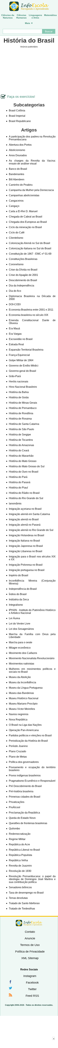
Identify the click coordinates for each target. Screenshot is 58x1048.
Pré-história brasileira (21, 791)
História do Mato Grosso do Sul (26, 466)
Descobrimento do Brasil (23, 280)
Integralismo (16, 604)
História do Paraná (19, 482)
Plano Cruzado (17, 751)
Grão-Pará (15, 376)
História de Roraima (20, 418)
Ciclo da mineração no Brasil (25, 227)
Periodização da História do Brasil (28, 740)
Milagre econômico (20, 647)
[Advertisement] (29, 1044)
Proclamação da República (24, 812)
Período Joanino (18, 746)
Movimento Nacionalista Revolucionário (31, 658)
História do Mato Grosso (22, 461)
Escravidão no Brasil (21, 339)
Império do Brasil (18, 575)
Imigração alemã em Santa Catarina (29, 514)
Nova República (18, 719)
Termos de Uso (30, 945)
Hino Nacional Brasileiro (23, 386)
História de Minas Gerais (23, 402)
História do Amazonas (21, 445)
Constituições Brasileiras (23, 259)
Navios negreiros (18, 714)
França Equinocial (19, 355)
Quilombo (14, 828)
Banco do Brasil (18, 168)
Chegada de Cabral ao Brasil (25, 216)
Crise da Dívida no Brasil (23, 269)
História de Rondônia (21, 413)
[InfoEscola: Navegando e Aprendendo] (29, 6)
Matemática (50, 15)
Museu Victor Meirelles (22, 709)
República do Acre (19, 844)
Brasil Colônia (17, 110)
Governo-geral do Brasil (22, 371)
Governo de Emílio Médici (23, 365)
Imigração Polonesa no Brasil (26, 564)
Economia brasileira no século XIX (28, 315)
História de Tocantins (21, 439)
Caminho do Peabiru (21, 184)
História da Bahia (19, 392)
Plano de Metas (18, 756)
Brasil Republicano (20, 121)
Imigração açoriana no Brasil (25, 508)
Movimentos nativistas (21, 663)
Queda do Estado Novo (22, 818)
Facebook (32, 982)
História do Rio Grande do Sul (26, 498)
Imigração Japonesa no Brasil (26, 546)
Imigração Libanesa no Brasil (25, 551)
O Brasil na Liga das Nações (25, 724)
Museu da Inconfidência (22, 682)
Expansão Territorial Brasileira (26, 349)
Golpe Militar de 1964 (21, 360)
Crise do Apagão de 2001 (23, 275)
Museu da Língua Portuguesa (26, 687)
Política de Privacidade (30, 951)
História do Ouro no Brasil (23, 471)
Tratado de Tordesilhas (22, 908)
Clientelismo (16, 237)
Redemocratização (19, 833)
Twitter (32, 989)
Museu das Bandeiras (21, 693)
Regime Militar (17, 839)
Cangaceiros (16, 200)
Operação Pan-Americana (24, 730)
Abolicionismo (17, 150)
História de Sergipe (20, 434)
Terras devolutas (18, 898)
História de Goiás (19, 397)
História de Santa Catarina (24, 424)
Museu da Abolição (20, 677)
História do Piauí (18, 487)
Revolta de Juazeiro (20, 865)
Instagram (29, 976)
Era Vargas (15, 333)
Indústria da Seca (19, 599)
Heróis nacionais (18, 381)
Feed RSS (32, 995)
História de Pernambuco (23, 408)
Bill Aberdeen (16, 179)
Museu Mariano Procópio (23, 703)
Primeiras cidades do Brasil (24, 796)
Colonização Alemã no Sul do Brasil (29, 243)
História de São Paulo (21, 429)
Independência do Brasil (23, 588)
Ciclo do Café (16, 232)
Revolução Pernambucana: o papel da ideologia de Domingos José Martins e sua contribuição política (32, 879)
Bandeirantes (16, 174)
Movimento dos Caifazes (23, 653)
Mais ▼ (29, 23)
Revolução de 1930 (20, 871)
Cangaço (14, 206)
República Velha (18, 860)
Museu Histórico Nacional (23, 698)
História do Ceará (19, 450)
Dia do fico (15, 290)
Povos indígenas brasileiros (25, 775)
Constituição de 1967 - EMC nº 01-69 (30, 253)
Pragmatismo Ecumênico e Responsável (32, 780)
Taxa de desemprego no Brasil (26, 892)
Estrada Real (16, 344)
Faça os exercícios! (21, 96)
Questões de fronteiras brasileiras (28, 823)
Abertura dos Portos (20, 144)
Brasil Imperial (17, 115)
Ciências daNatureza (7, 16)
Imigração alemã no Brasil (24, 519)
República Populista (20, 855)
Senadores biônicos (20, 887)
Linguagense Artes (35, 16)
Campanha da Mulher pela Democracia (31, 190)
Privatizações (16, 802)
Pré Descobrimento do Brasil (25, 786)
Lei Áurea (14, 618)
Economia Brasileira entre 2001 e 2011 (31, 309)
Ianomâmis (15, 503)
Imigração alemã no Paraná (24, 524)
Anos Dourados (18, 155)
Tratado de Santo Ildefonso (24, 903)
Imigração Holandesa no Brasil (26, 535)
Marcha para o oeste (20, 642)
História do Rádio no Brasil (24, 493)
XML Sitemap (30, 958)
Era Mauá (14, 328)
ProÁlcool (14, 807)
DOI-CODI (15, 304)
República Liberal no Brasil (24, 849)
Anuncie (30, 938)
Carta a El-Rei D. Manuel (23, 211)
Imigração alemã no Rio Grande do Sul (31, 530)
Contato (30, 931)
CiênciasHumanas (21, 16)
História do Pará (18, 477)
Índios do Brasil (18, 594)
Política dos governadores (24, 762)
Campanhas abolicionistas (24, 195)
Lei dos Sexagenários (21, 629)
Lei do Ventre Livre (19, 623)
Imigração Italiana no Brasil (24, 540)
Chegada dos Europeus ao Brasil (28, 222)
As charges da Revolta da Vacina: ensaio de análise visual (32, 162)
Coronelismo (16, 264)
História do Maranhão (21, 455)
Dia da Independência (21, 285)
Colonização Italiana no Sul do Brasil (30, 248)
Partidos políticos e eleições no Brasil (30, 735)
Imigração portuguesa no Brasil (26, 570)
